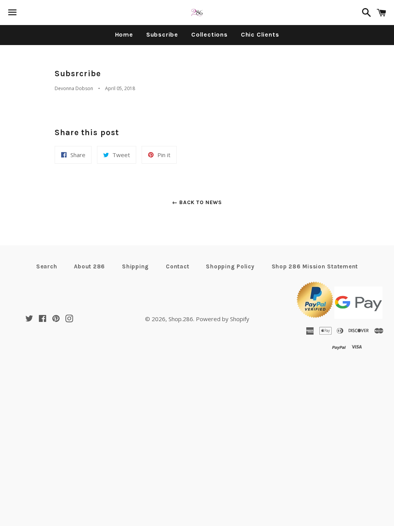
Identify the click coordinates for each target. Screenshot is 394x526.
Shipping (135, 266)
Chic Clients (260, 34)
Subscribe (162, 34)
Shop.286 (181, 319)
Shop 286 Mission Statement (315, 266)
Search (46, 266)
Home (124, 34)
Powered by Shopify (222, 319)
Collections (209, 34)
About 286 (89, 266)
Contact (177, 266)
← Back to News (197, 202)
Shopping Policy (230, 266)
